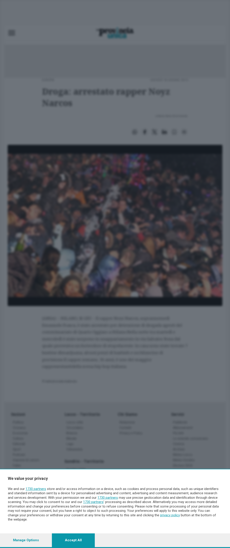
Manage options (26, 540)
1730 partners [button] (36, 489)
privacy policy (170, 515)
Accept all (73, 540)
